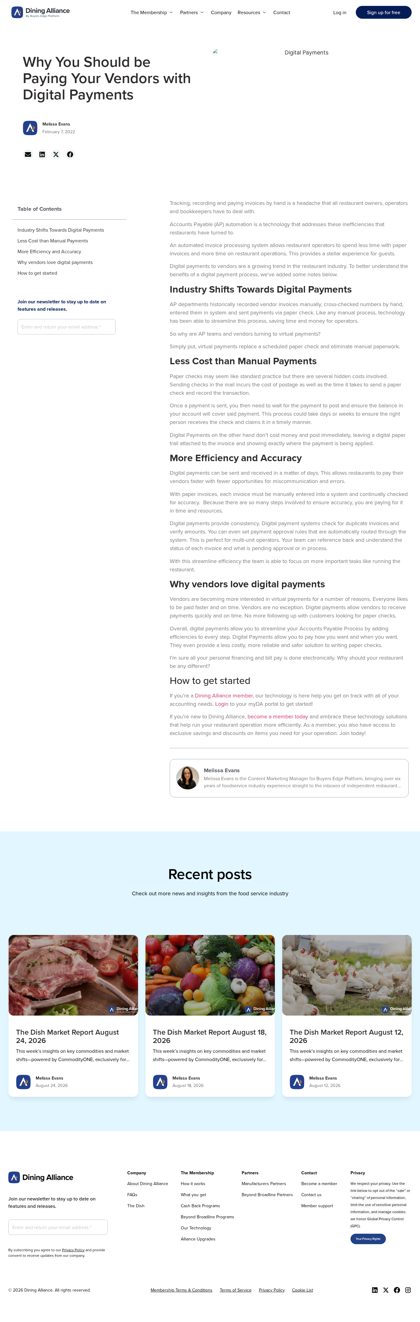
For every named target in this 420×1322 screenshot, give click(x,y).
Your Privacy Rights (368, 1239)
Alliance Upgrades (198, 1239)
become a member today (278, 716)
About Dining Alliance (147, 1183)
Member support (317, 1206)
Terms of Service (236, 1290)
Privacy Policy (73, 1249)
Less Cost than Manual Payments (53, 240)
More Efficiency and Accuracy (49, 251)
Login (221, 704)
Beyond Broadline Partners (267, 1195)
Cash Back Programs (200, 1206)
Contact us (311, 1195)
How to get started (37, 273)
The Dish (136, 1206)
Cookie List (302, 1290)
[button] (152, 12)
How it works (193, 1183)
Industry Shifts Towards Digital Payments (61, 229)
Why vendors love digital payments (55, 262)
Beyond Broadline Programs (207, 1217)
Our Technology (196, 1228)
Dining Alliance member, (224, 695)
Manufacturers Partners (264, 1183)
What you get (193, 1195)
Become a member (319, 1183)
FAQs (132, 1195)
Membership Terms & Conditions (181, 1290)
